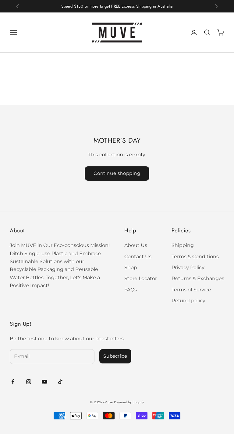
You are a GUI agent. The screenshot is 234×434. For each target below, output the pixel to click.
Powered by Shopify (129, 402)
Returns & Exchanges (198, 278)
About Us (135, 245)
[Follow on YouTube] (44, 382)
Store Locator (140, 278)
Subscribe (115, 356)
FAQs (130, 290)
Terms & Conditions (195, 256)
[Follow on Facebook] (13, 382)
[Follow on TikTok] (60, 382)
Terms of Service (191, 290)
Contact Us (137, 256)
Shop (130, 267)
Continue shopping (117, 173)
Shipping (183, 245)
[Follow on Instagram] (29, 382)
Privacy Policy (188, 267)
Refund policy (188, 301)
